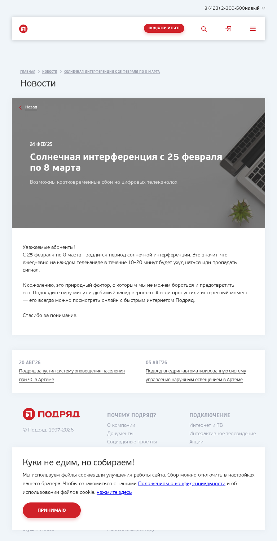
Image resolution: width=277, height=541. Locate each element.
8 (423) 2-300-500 (225, 8)
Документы (120, 434)
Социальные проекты (132, 442)
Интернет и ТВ (206, 425)
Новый (252, 8)
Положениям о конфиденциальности (181, 484)
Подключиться (164, 28)
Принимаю (52, 510)
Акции (196, 442)
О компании (121, 425)
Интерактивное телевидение (222, 434)
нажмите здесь (114, 492)
